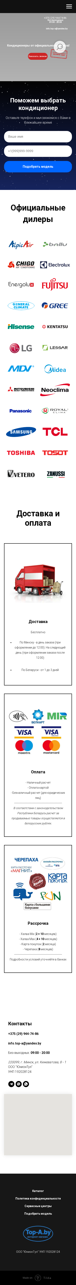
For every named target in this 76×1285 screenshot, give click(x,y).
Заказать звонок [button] (38, 56)
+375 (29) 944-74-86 (55, 18)
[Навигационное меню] (69, 6)
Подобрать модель (38, 626)
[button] (21, 1163)
